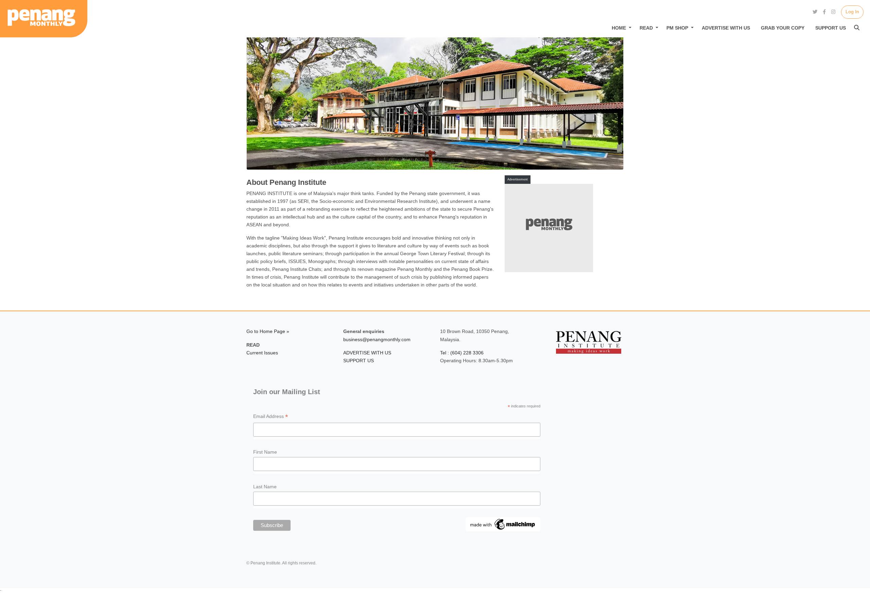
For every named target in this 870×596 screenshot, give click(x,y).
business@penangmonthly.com (377, 339)
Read (646, 28)
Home (619, 28)
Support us (830, 28)
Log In (852, 11)
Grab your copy (782, 28)
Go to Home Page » (267, 331)
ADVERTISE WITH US (367, 352)
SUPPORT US (358, 360)
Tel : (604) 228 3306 (462, 352)
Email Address (270, 417)
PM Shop (677, 28)
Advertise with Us (726, 28)
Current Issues (262, 352)
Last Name (265, 486)
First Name (265, 452)
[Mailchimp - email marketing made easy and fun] (503, 524)
